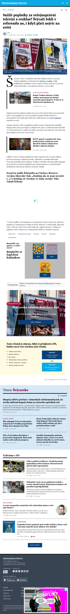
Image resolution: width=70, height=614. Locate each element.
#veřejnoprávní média (24, 234)
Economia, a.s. (15, 561)
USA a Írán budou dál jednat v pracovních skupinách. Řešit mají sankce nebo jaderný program (17, 438)
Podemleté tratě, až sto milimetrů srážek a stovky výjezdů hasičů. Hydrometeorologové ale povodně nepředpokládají (47, 484)
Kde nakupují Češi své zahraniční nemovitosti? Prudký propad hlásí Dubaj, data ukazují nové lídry (17, 424)
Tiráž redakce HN (8, 590)
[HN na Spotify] (25, 571)
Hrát (38, 256)
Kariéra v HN (6, 596)
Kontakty (5, 587)
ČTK (8, 33)
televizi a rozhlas (45, 81)
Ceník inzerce (6, 598)
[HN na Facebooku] (16, 571)
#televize (36, 234)
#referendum (12, 237)
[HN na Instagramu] (19, 571)
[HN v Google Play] (9, 580)
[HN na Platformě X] (14, 571)
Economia (6, 593)
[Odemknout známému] (66, 10)
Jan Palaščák (7, 502)
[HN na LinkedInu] (22, 571)
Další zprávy (35, 545)
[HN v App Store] (21, 580)
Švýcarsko (20, 390)
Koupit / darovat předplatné (53, 587)
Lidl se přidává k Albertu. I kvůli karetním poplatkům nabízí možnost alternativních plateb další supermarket (45, 464)
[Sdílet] (62, 10)
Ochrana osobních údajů (28, 587)
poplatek (57, 118)
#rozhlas (44, 234)
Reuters (10, 72)
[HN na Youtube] (27, 571)
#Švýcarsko (11, 234)
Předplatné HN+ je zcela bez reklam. (58, 379)
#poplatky (52, 234)
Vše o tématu (36, 322)
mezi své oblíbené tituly (46, 283)
